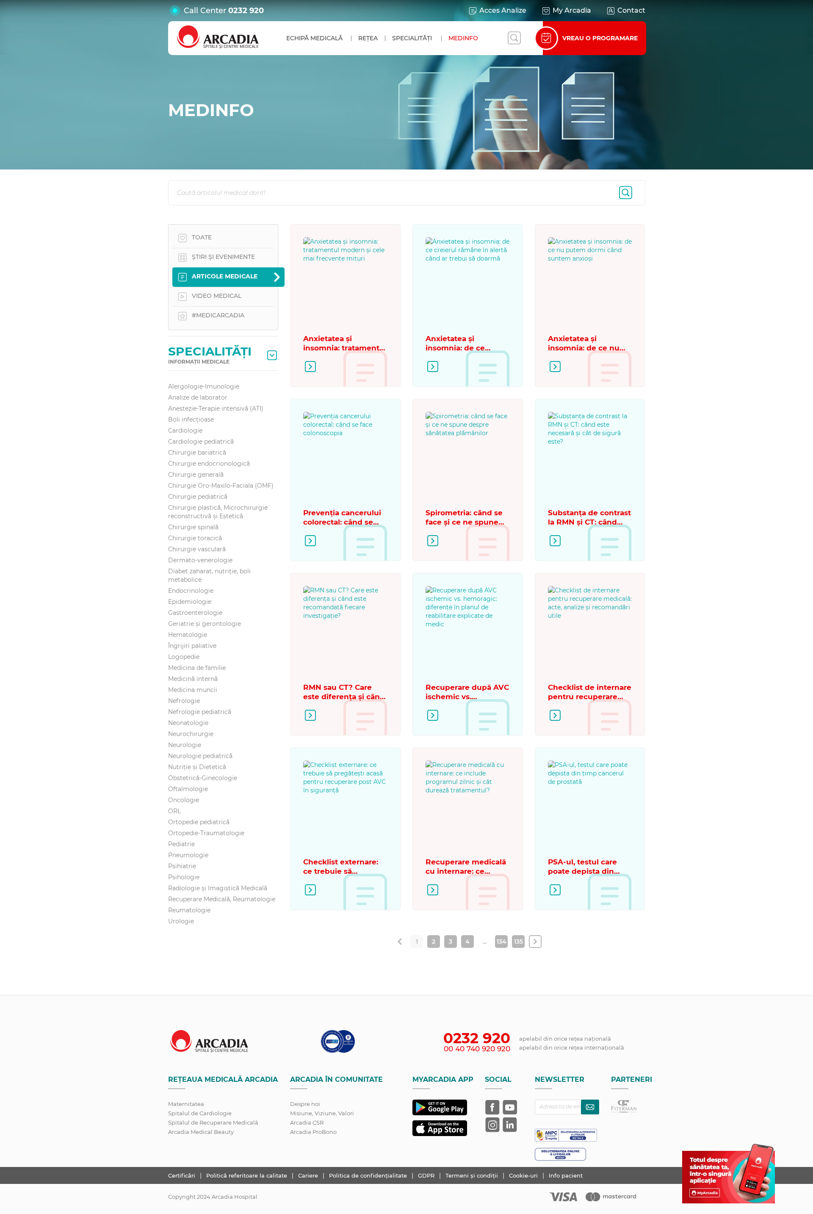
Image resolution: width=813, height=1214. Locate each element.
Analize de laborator (197, 397)
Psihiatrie (182, 866)
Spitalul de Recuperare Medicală (213, 1122)
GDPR (427, 1175)
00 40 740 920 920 (477, 1049)
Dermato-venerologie (200, 560)
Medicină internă (193, 679)
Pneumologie (188, 855)
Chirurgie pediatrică (197, 496)
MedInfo (463, 38)
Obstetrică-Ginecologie (202, 778)
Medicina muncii (192, 690)
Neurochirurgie (190, 734)
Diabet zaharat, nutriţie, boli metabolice (209, 575)
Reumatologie (189, 910)
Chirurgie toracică (195, 538)
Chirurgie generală (196, 474)
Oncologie (183, 800)
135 (518, 941)
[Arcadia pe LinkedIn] (509, 1124)
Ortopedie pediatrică (199, 822)
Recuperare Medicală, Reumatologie (221, 899)
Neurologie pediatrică (200, 756)
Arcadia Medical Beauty (201, 1131)
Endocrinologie (190, 590)
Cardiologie (185, 430)
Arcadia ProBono (313, 1131)
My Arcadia (572, 10)
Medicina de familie (197, 668)
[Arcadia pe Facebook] (492, 1107)
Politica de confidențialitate (369, 1175)
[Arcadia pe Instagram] (492, 1124)
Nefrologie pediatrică (199, 712)
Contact (631, 10)
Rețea (368, 38)
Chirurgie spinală (193, 527)
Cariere (309, 1175)
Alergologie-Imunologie (203, 386)
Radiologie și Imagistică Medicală (217, 888)
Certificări (182, 1175)
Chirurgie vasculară (197, 549)
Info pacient (566, 1175)
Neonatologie (188, 723)
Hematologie (187, 635)
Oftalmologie (188, 789)
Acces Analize (502, 10)
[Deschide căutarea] (514, 38)
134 (501, 941)
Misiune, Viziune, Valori (322, 1113)
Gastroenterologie (195, 613)
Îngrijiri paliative (192, 646)
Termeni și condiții (472, 1175)
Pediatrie (181, 844)
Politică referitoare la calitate (247, 1175)
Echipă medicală (314, 38)
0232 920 (246, 10)
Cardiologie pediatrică (201, 441)
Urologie (181, 921)
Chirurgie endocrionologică (209, 463)
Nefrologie (184, 701)
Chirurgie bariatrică (197, 452)
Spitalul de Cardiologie (200, 1113)
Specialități (412, 38)
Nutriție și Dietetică (197, 767)
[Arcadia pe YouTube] (509, 1107)
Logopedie (183, 657)
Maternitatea (186, 1103)
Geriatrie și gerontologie (204, 624)
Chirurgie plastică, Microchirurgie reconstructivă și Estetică (218, 512)
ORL (174, 811)
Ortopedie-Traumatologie (206, 833)
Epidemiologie (189, 602)
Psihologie (183, 877)
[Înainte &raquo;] (535, 941)
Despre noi (305, 1103)
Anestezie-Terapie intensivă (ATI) (215, 408)
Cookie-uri (524, 1175)
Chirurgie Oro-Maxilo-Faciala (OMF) (221, 485)
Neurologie (184, 745)
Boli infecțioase (191, 419)
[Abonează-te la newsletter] (590, 1107)
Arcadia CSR (307, 1122)
